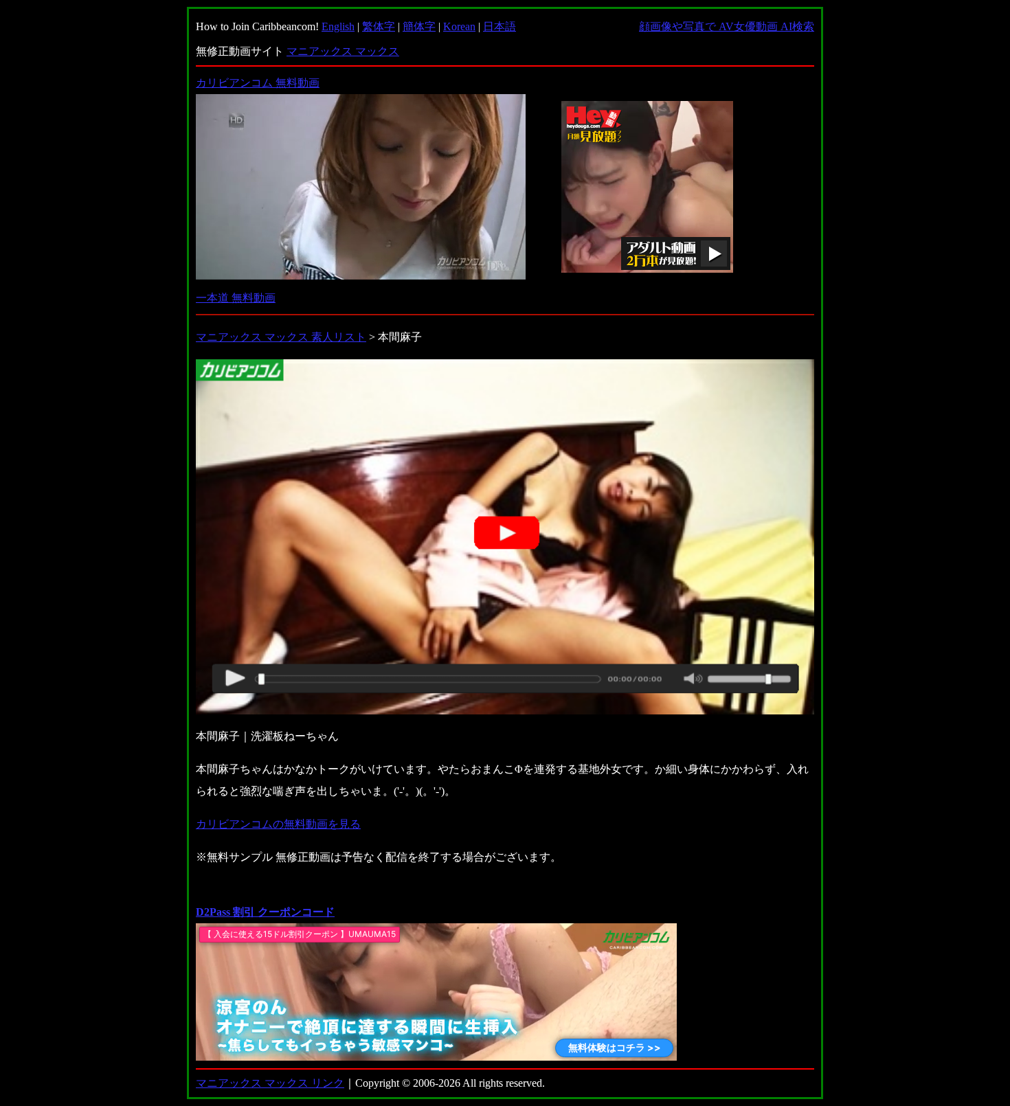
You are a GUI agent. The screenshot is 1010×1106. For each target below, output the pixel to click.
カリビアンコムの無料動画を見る (278, 824)
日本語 (499, 26)
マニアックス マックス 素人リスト (281, 337)
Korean (459, 26)
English (338, 26)
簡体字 (419, 26)
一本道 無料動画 (236, 298)
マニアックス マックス (343, 51)
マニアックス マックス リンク (270, 1083)
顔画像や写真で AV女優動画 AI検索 (726, 26)
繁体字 (378, 26)
